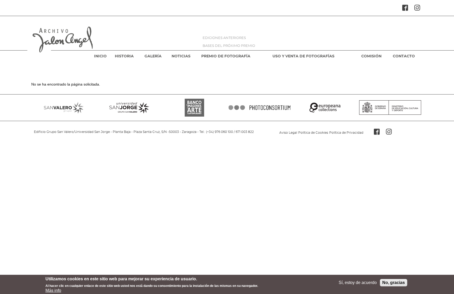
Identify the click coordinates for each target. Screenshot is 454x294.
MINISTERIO (390, 107)
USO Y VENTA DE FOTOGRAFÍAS (303, 56)
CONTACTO (404, 56)
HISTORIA (124, 56)
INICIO (100, 56)
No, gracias (393, 282)
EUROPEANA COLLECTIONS (324, 107)
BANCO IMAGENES (194, 107)
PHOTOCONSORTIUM (259, 107)
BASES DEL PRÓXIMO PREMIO (229, 46)
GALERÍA (153, 56)
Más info (53, 290)
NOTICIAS (181, 56)
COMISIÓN (371, 56)
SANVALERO (63, 107)
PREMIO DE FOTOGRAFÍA (225, 56)
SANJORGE (129, 107)
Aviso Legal (288, 132)
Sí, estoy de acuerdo (358, 282)
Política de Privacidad (346, 132)
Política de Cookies (313, 132)
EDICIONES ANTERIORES (224, 38)
